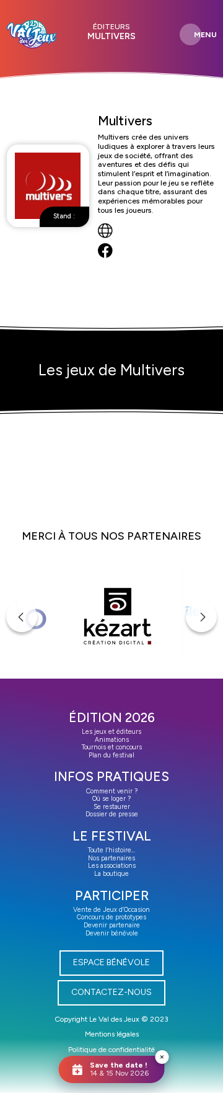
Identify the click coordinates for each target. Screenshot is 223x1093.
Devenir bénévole (111, 933)
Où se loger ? (111, 799)
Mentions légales (112, 1034)
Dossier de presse (111, 814)
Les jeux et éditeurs (111, 732)
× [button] (162, 1056)
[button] (21, 616)
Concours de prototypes (111, 917)
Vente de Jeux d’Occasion (111, 910)
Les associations (112, 866)
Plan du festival (111, 755)
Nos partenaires (111, 858)
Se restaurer (112, 807)
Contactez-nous (111, 992)
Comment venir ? (112, 791)
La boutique (111, 874)
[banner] (31, 34)
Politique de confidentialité (111, 1049)
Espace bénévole (111, 962)
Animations (112, 740)
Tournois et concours (112, 747)
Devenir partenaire (112, 925)
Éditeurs (111, 26)
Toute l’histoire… (111, 850)
